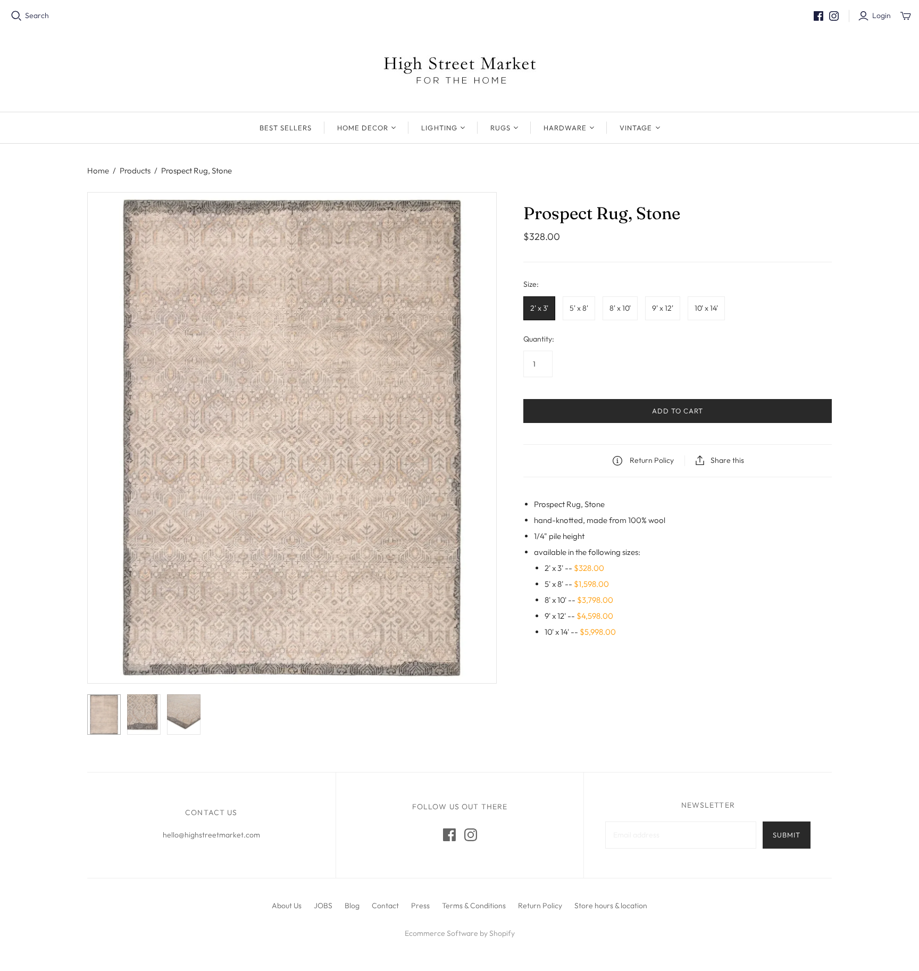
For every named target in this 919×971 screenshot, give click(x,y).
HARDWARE (565, 127)
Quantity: (538, 339)
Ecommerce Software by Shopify (460, 933)
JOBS (323, 905)
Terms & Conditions (474, 905)
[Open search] (16, 16)
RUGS (500, 127)
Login (881, 15)
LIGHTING (439, 127)
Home (98, 170)
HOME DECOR (362, 127)
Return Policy (540, 905)
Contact (385, 905)
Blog (352, 905)
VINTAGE (636, 127)
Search (37, 15)
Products (135, 170)
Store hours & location (610, 905)
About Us (287, 905)
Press (420, 905)
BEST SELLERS (286, 127)
